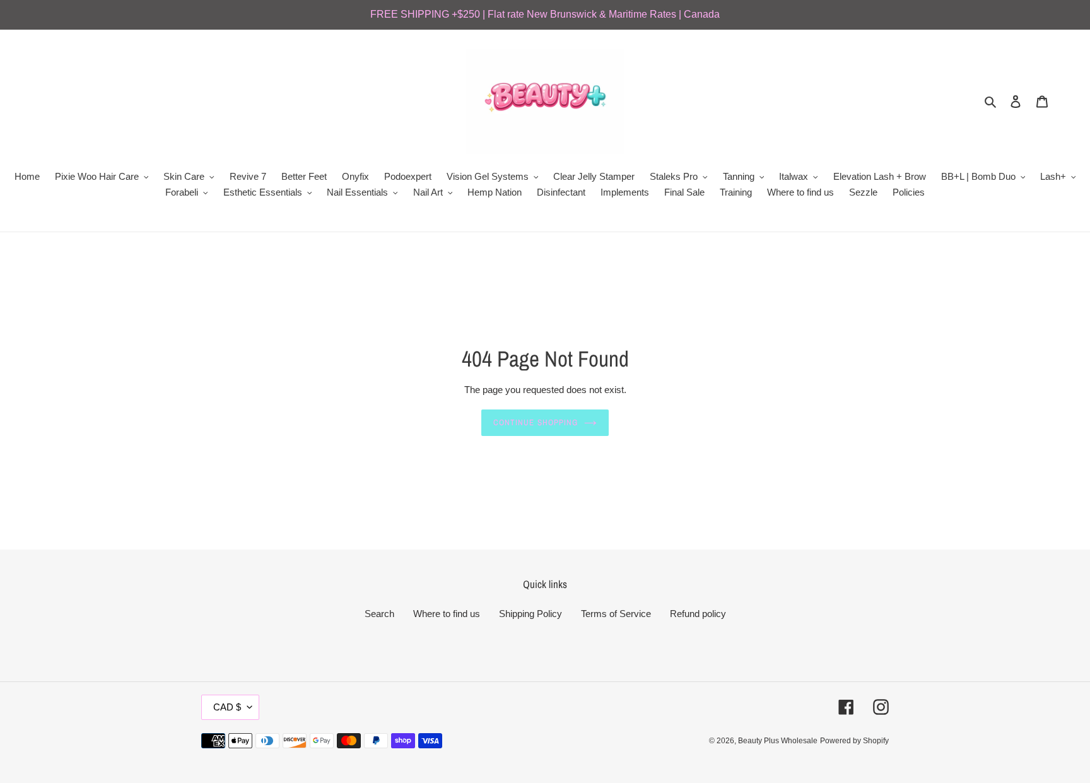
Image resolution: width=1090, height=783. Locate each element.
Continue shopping (535, 422)
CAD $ (227, 707)
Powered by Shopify (854, 740)
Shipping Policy (530, 613)
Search (379, 613)
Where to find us (446, 613)
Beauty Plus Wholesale (778, 740)
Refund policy (698, 613)
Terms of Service (616, 613)
